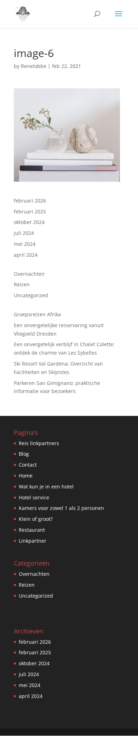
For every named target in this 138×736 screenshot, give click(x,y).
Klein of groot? (36, 519)
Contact (28, 464)
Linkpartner (32, 540)
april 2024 (26, 254)
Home (26, 475)
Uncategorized (31, 295)
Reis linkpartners (39, 443)
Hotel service (34, 497)
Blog (24, 453)
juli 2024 (24, 233)
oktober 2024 (29, 222)
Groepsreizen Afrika (37, 314)
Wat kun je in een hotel (46, 486)
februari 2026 (30, 200)
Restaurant (32, 529)
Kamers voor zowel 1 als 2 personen (61, 508)
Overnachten (29, 273)
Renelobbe (33, 66)
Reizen (22, 284)
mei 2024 (24, 244)
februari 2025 (30, 211)
